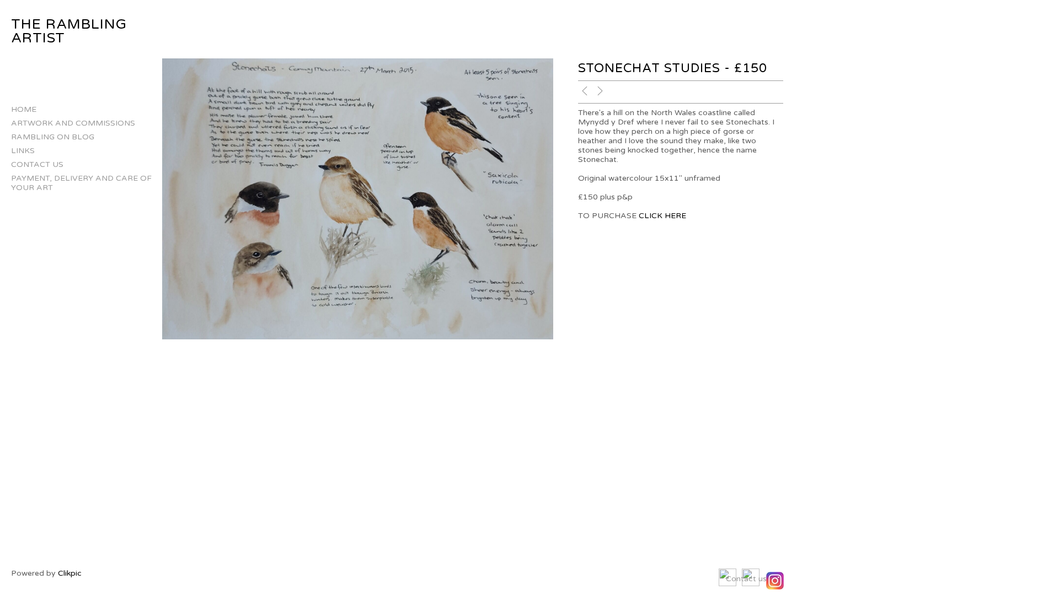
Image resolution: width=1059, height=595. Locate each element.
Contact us (37, 164)
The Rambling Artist (69, 31)
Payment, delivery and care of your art (81, 183)
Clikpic (70, 573)
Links (23, 150)
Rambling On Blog (52, 137)
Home (23, 109)
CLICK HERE (662, 215)
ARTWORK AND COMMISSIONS (73, 123)
